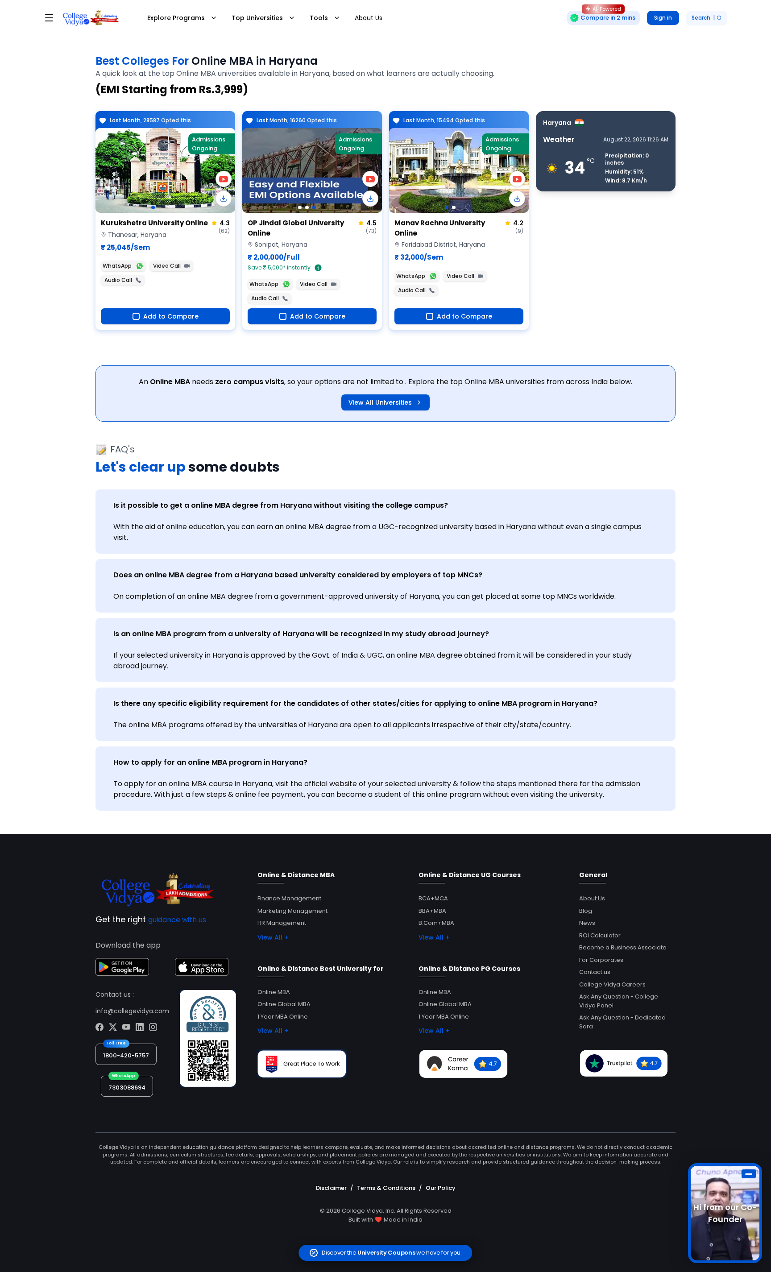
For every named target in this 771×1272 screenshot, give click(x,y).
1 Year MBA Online (282, 1016)
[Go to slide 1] (153, 207)
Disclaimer (331, 1188)
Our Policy (441, 1188)
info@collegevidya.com (132, 1011)
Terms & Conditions (386, 1188)
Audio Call (118, 280)
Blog (585, 911)
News (587, 923)
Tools (319, 17)
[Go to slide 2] (307, 207)
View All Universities (380, 402)
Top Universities (257, 17)
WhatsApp (117, 265)
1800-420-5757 (126, 1055)
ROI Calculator (600, 935)
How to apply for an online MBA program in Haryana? (210, 762)
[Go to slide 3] (314, 207)
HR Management (281, 923)
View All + (272, 937)
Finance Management (289, 898)
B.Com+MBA (436, 923)
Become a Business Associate (623, 947)
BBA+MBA (432, 911)
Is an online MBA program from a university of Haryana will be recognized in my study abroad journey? (301, 634)
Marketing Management (292, 911)
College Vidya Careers (612, 984)
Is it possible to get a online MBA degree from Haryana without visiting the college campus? (280, 505)
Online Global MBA (284, 1004)
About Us (368, 17)
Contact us (594, 972)
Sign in (663, 17)
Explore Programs (176, 17)
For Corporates (601, 960)
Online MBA (273, 992)
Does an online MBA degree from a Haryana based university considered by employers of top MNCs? (297, 575)
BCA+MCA (433, 898)
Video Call (167, 265)
